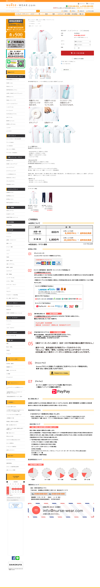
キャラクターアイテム (10, 459)
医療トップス (9, 243)
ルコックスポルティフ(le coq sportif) (13, 138)
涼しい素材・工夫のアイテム (12, 298)
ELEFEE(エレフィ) (10, 195)
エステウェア (9, 270)
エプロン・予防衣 (9, 281)
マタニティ (8, 291)
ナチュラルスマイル (10, 181)
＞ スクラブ (38, 21)
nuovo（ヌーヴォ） (10, 210)
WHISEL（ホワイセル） (11, 124)
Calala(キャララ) (9, 192)
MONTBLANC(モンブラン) (11, 89)
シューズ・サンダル (10, 277)
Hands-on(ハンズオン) (10, 177)
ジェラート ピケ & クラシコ (11, 103)
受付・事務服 (9, 274)
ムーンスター (9, 131)
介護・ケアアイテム (10, 264)
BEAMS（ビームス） (10, 120)
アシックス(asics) (9, 142)
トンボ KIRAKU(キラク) (11, 174)
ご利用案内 (65, 11)
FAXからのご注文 (9, 436)
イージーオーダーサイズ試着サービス (13, 414)
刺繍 (7, 343)
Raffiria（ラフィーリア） (11, 100)
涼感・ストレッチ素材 (10, 470)
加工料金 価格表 (9, 363)
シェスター (8, 127)
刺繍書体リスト (9, 366)
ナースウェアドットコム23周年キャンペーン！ (14, 388)
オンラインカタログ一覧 (11, 335)
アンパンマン (9, 320)
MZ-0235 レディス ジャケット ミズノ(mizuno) (32, 207)
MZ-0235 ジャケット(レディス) (36, 180)
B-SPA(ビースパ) (9, 199)
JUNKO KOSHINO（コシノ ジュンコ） (14, 313)
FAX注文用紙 (91, 11)
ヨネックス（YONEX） (11, 149)
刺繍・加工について (10, 432)
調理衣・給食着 (9, 267)
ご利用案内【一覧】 (10, 418)
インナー (8, 288)
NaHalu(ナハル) (9, 160)
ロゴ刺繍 (8, 373)
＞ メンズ (38, 23)
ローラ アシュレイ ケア (11, 170)
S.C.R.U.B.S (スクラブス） (11, 113)
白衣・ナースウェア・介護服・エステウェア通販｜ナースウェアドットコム (41, 19)
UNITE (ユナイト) (9, 96)
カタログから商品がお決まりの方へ (13, 439)
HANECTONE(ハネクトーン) (12, 217)
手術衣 (7, 257)
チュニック (8, 236)
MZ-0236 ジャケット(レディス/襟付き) (38, 182)
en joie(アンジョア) (10, 214)
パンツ (7, 253)
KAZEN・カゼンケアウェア (11, 163)
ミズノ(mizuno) (31, 21)
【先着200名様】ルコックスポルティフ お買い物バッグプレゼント (14, 392)
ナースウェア (9, 233)
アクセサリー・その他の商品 (12, 294)
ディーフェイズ (9, 110)
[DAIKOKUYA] (15, 566)
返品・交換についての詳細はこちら (68, 61)
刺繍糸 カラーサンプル (11, 370)
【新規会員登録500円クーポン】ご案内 (14, 396)
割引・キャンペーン (13, 383)
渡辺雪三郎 (8, 309)
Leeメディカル (9, 117)
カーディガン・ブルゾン (11, 284)
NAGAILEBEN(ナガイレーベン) (12, 79)
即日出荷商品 (9, 225)
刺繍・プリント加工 (13, 359)
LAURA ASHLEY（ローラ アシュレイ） (14, 93)
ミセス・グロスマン (10, 327)
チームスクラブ (9, 377)
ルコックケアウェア (10, 167)
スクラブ (8, 250)
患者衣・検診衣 (9, 260)
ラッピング (8, 353)
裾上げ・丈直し (9, 346)
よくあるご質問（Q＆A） (11, 406)
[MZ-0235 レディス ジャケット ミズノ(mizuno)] (33, 197)
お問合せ (73, 11)
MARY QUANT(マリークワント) (12, 202)
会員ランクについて (10, 450)
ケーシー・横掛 (9, 246)
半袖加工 (8, 350)
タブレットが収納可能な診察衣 (12, 466)
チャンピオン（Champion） (12, 152)
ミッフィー (8, 324)
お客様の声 (81, 11)
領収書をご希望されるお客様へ (12, 421)
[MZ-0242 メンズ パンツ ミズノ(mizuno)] (47, 197)
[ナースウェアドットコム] (21, 6)
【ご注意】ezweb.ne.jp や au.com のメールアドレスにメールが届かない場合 (15, 411)
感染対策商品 (9, 463)
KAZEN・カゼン (9, 83)
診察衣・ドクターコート (11, 239)
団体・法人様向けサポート (11, 424)
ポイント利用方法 (9, 443)
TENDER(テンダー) (10, 184)
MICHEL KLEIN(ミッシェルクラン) (13, 306)
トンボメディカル (9, 107)
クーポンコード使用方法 (11, 446)
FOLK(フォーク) (9, 86)
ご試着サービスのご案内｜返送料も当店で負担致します (14, 429)
